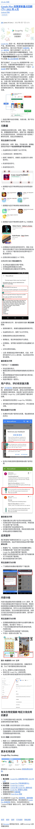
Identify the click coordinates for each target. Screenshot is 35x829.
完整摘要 (17, 792)
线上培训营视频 (13, 59)
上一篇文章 (5, 50)
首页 (2, 820)
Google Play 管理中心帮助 (18, 790)
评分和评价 (8, 388)
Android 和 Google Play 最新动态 (21, 787)
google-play (4, 14)
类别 (7, 820)
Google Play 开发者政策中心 (19, 783)
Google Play (5, 44)
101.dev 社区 (5, 2)
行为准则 (19, 820)
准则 (12, 820)
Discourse (6, 824)
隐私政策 (27, 820)
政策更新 (26, 48)
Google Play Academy (17, 785)
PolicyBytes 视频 (16, 794)
